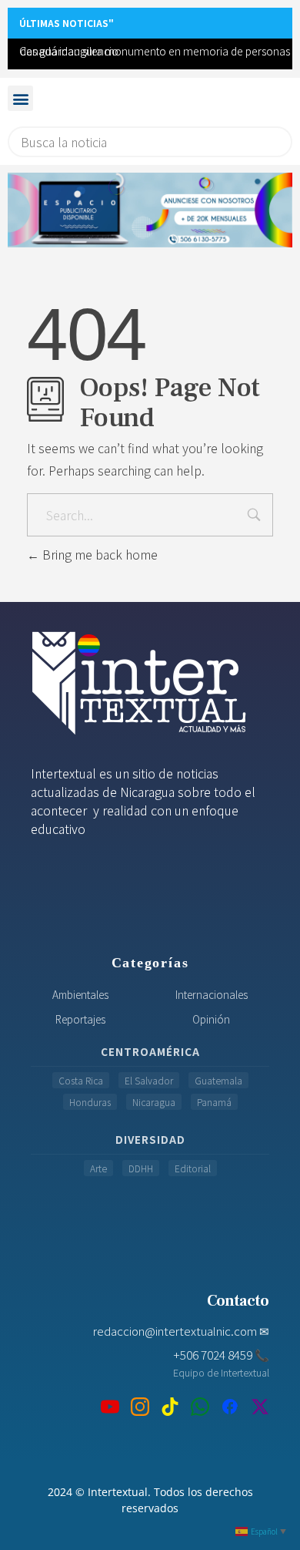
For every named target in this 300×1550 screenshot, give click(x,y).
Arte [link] (98, 1168)
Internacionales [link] (211, 994)
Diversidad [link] (150, 1139)
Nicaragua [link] (153, 1101)
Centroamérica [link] (150, 1051)
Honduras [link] (90, 1101)
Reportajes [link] (80, 1019)
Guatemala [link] (218, 1080)
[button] (20, 98)
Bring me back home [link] (98, 554)
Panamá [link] (214, 1101)
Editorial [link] (193, 1168)
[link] (150, 210)
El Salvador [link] (149, 1080)
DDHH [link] (140, 1168)
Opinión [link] (211, 1019)
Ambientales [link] (80, 994)
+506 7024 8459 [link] (221, 1354)
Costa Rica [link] (80, 1080)
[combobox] (150, 141)
